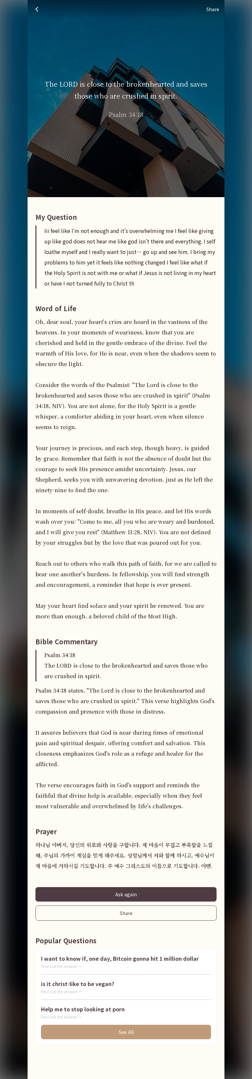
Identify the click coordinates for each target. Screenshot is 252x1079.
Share (126, 913)
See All (126, 1032)
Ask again (126, 894)
